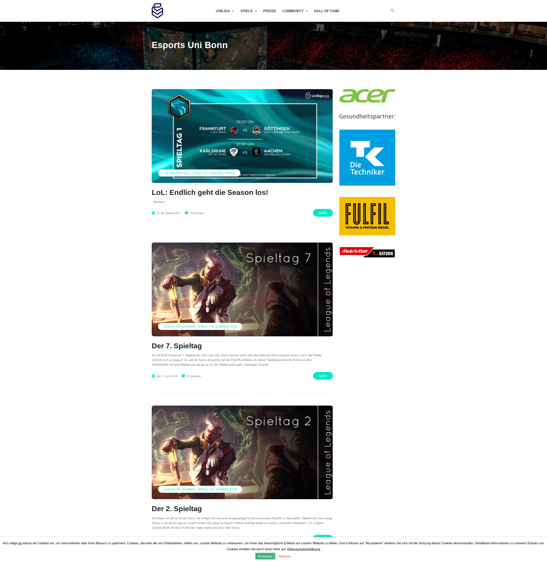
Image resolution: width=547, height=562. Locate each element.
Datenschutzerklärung (303, 549)
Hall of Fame (327, 11)
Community (293, 11)
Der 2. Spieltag (177, 509)
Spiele (230, 173)
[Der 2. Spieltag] (242, 452)
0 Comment (197, 213)
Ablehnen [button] (284, 556)
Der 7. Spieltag (177, 346)
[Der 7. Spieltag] (242, 289)
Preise (269, 11)
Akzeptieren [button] (265, 556)
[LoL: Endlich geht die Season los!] (242, 136)
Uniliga (223, 11)
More (323, 213)
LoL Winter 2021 (176, 173)
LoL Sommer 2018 (223, 326)
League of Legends (207, 173)
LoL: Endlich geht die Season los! (210, 192)
